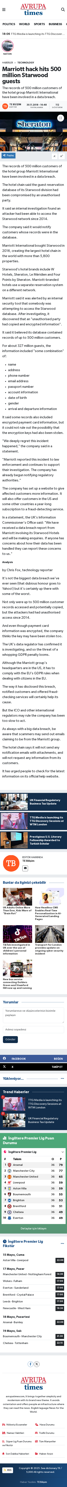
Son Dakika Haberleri (17, 1454)
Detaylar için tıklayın (33, 1228)
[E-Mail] (25, 868)
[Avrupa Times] (33, 10)
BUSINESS (55, 24)
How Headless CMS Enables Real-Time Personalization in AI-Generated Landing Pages (48, 913)
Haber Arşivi (46, 1454)
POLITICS (9, 24)
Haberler (7, 63)
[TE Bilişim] (11, 863)
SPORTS (39, 24)
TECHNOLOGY (25, 63)
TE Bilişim (28, 860)
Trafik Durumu (46, 1433)
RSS (9, 1470)
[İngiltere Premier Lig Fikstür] (62, 1243)
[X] (37, 1364)
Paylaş (10, 155)
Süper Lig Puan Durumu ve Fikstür (17, 1443)
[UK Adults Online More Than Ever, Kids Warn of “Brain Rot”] (17, 896)
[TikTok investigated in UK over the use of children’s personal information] (17, 933)
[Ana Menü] (3, 9)
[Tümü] (62, 1078)
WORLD (24, 24)
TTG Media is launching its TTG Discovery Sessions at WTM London (33, 34)
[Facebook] (30, 1364)
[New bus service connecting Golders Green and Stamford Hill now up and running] (17, 968)
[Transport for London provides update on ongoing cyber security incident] (49, 933)
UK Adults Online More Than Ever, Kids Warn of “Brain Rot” (17, 910)
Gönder (10, 1039)
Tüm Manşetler (47, 1441)
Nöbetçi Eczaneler (17, 1424)
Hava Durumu (47, 1424)
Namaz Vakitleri (15, 1433)
